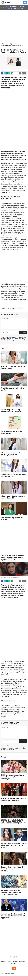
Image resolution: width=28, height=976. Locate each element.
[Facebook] (2, 73)
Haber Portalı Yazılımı (9, 973)
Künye (9, 961)
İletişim (15, 961)
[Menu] (25, 2)
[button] (20, 73)
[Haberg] (5, 2)
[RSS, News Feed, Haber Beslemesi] (14, 968)
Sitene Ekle (13, 963)
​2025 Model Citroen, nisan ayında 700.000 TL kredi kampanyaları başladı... (15, 8)
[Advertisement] (14, 27)
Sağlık (11, 44)
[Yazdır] (12, 73)
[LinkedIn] (7, 73)
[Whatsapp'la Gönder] (9, 73)
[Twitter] (5, 73)
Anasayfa (5, 44)
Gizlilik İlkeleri (22, 961)
